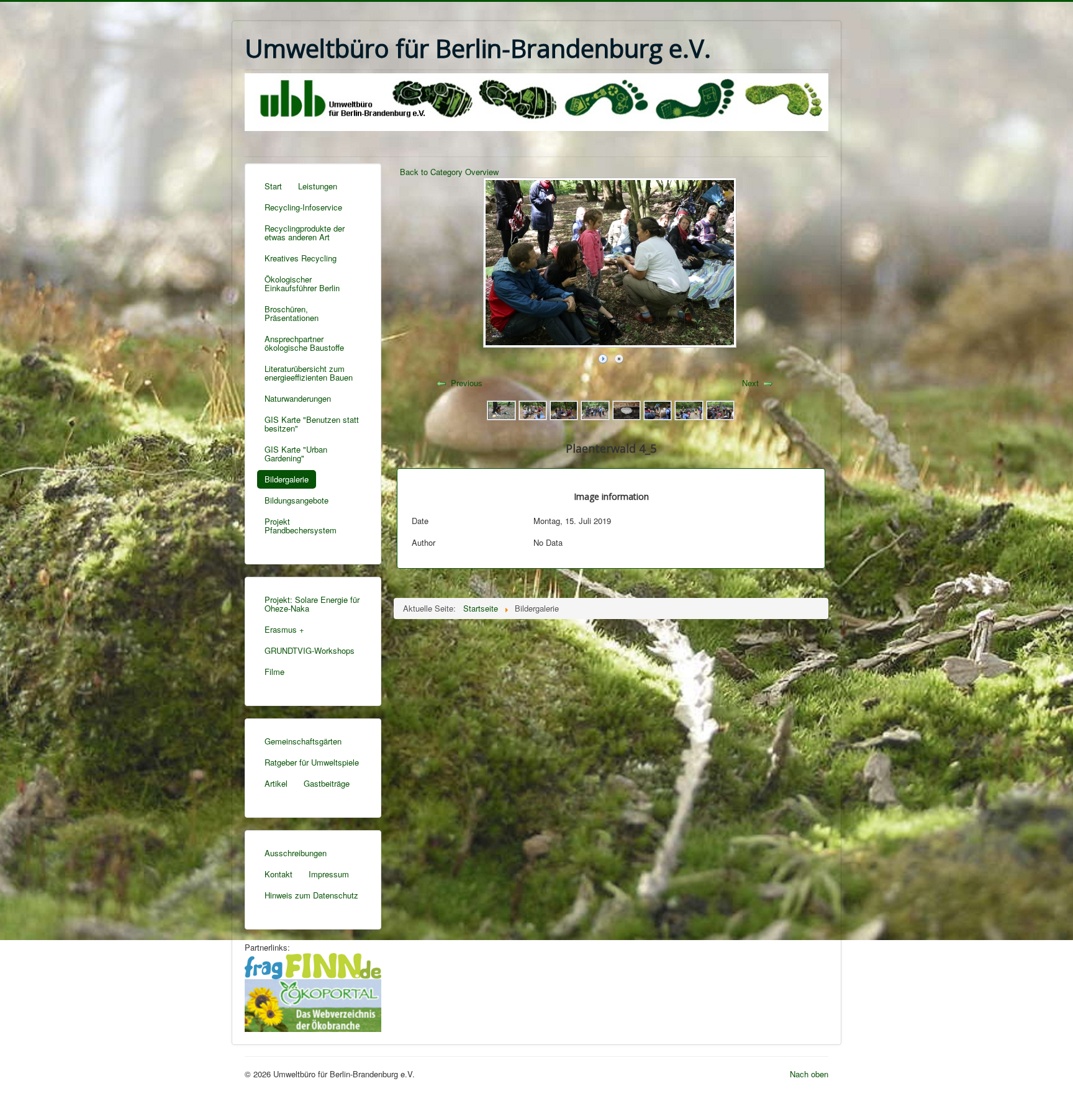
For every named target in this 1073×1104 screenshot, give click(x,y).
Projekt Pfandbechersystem (301, 525)
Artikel (276, 783)
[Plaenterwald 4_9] (688, 409)
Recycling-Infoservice (303, 207)
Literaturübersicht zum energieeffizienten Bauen (309, 373)
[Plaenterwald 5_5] (532, 409)
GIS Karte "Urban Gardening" (296, 453)
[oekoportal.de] (313, 1004)
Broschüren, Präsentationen (292, 313)
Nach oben (809, 1074)
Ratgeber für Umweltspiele (312, 762)
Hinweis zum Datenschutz (311, 895)
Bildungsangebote (296, 500)
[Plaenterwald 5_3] (595, 409)
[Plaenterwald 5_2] (626, 409)
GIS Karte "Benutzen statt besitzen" (312, 424)
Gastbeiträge (327, 783)
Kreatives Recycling (301, 258)
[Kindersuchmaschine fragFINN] (313, 965)
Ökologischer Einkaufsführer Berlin (302, 283)
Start (273, 186)
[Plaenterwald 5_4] (564, 409)
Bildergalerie (287, 479)
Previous (466, 383)
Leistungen (317, 186)
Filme (274, 671)
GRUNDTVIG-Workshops (310, 650)
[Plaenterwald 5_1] (657, 409)
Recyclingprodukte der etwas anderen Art (305, 232)
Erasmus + (284, 629)
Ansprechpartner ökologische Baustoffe (304, 343)
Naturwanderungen (298, 398)
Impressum (329, 874)
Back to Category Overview (449, 172)
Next (750, 383)
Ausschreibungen (296, 853)
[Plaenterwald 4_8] (720, 409)
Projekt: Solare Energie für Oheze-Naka (312, 604)
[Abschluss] (501, 409)
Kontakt (278, 874)
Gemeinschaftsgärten (303, 741)
